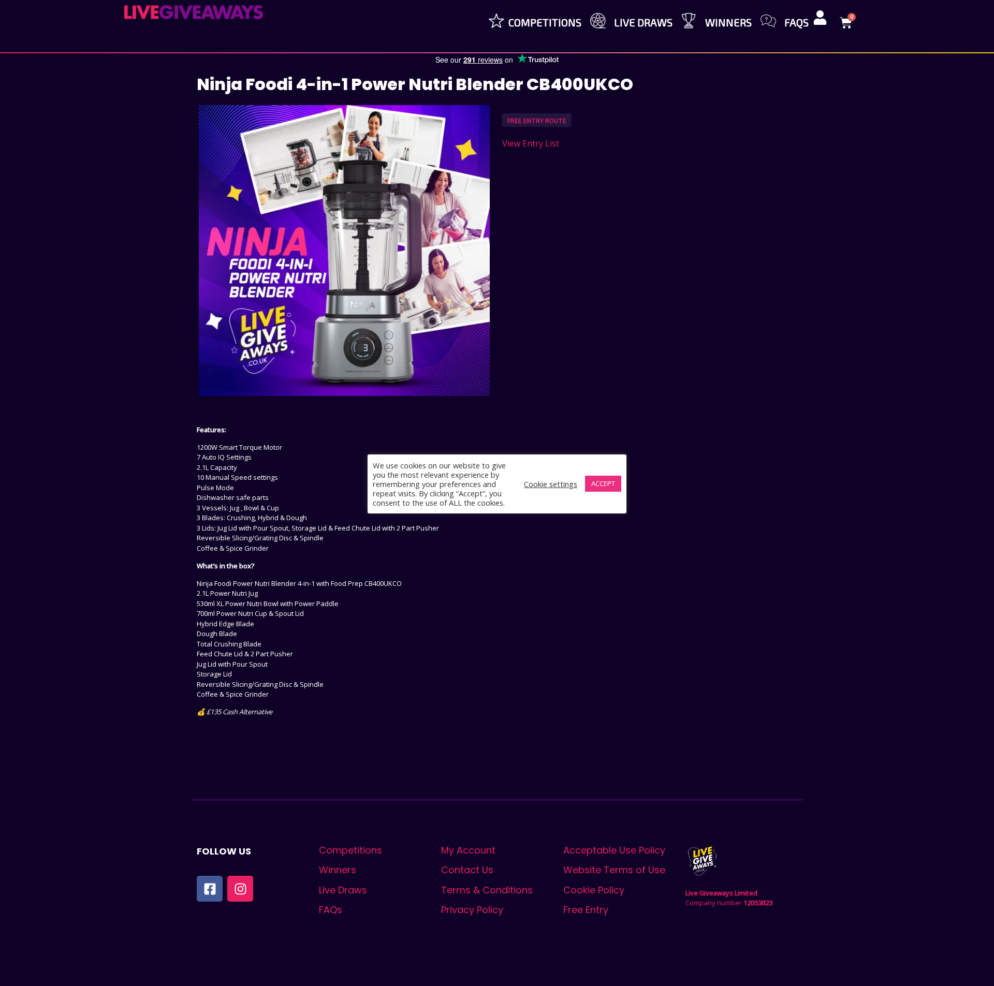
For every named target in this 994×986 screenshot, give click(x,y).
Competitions (544, 22)
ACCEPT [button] (603, 483)
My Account (468, 850)
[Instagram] (240, 889)
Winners (728, 22)
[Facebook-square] (210, 889)
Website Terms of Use (614, 869)
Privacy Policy (472, 909)
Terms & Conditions (487, 890)
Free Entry (585, 909)
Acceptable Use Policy (614, 850)
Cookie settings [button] (550, 484)
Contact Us (467, 869)
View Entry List (530, 143)
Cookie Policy (593, 890)
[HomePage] (194, 12)
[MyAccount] (820, 17)
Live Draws (643, 22)
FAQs (796, 22)
